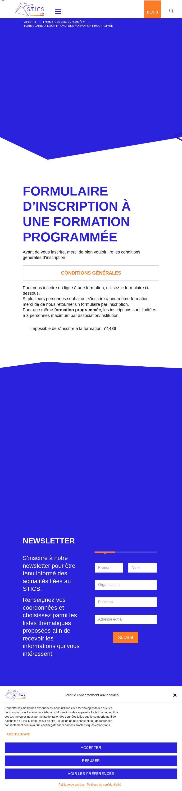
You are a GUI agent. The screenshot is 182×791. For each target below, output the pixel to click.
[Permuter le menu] (58, 11)
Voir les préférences (91, 774)
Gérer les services (18, 734)
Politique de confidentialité (104, 784)
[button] (175, 695)
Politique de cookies (72, 784)
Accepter (91, 748)
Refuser (91, 761)
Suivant (125, 637)
